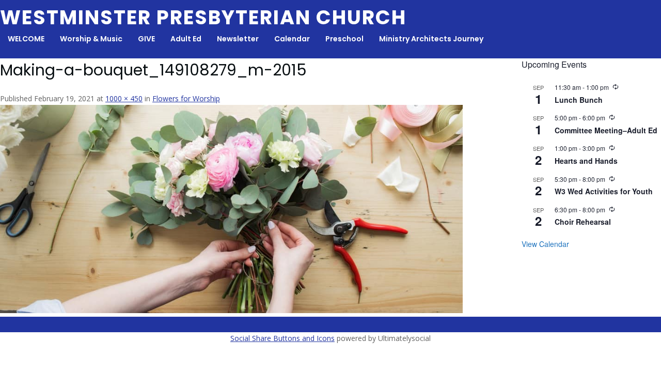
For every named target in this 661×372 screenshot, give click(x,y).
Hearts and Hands (586, 161)
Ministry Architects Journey (431, 39)
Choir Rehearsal (583, 221)
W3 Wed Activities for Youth (604, 191)
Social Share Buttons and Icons (282, 338)
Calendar (292, 39)
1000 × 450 (124, 98)
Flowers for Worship (186, 98)
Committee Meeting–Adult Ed (606, 130)
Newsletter (238, 39)
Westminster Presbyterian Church (203, 17)
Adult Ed (185, 39)
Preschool (344, 39)
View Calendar (545, 244)
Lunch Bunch (579, 100)
